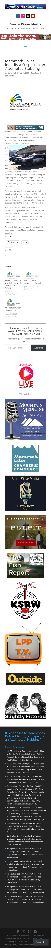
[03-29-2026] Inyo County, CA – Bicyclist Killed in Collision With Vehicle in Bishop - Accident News (25, 767)
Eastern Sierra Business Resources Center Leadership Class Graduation (26, 842)
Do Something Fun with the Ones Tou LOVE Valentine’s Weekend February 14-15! (23, 801)
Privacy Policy (11, 944)
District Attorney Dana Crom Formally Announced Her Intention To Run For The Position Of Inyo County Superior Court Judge (25, 816)
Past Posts (35, 73)
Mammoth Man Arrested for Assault (32, 281)
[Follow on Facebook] (18, 16)
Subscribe (38, 347)
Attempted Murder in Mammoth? (13, 309)
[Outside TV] (25, 685)
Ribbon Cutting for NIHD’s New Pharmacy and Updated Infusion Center (25, 829)
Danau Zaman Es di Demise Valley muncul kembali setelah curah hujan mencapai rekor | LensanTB (26, 864)
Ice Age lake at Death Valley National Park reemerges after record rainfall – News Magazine (24, 851)
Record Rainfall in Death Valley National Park (25, 892)
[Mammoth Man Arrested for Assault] (32, 274)
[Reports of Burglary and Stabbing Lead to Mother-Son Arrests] (13, 274)
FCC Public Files (25, 394)
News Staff (12, 73)
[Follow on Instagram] (23, 16)
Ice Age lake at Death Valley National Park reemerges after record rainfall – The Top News (24, 877)
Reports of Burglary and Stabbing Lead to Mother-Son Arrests (13, 284)
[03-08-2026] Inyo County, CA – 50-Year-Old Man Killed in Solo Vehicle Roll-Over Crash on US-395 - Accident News (25, 779)
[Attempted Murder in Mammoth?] (13, 302)
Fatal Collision (35, 782)
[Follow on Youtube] (33, 16)
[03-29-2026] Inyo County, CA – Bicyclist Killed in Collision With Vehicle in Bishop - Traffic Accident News (25, 754)
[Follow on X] (28, 16)
